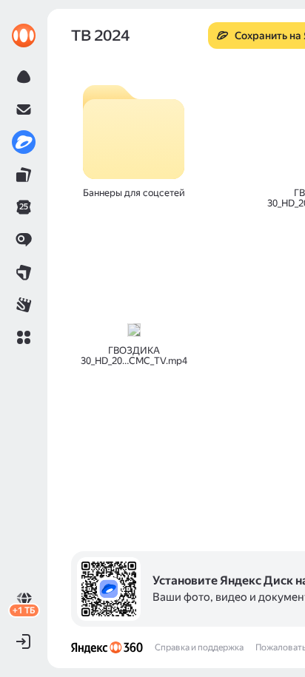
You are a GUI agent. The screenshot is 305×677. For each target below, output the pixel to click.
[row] (133, 140)
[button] (24, 337)
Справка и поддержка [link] (199, 647)
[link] (24, 35)
